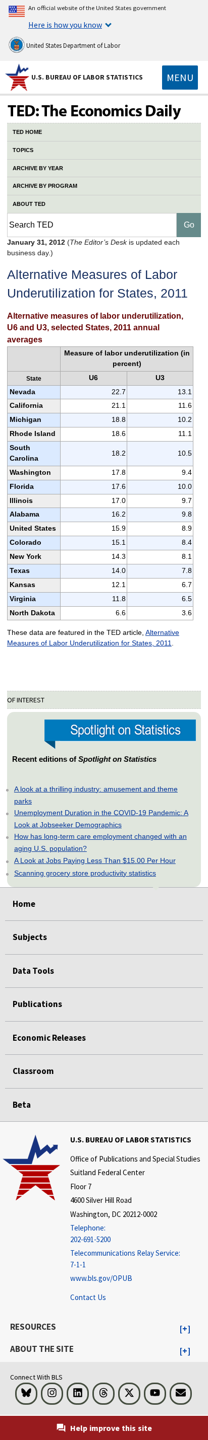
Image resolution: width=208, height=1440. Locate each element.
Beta (22, 1104)
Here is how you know (65, 25)
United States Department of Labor (72, 45)
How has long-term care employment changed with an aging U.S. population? (100, 842)
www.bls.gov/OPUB (101, 1278)
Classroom (33, 1070)
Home (24, 903)
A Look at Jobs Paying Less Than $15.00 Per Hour (95, 860)
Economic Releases (49, 1037)
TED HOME (27, 132)
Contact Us (88, 1297)
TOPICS (23, 150)
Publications (37, 1004)
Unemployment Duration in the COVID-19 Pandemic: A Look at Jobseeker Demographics (101, 819)
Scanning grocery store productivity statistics (85, 873)
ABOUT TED (29, 204)
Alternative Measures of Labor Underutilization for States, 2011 (93, 637)
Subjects (30, 937)
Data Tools (33, 970)
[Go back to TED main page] (104, 112)
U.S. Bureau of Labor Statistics (87, 77)
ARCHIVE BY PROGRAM (45, 186)
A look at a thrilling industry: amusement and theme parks (96, 795)
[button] (185, 1329)
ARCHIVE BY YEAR (38, 168)
